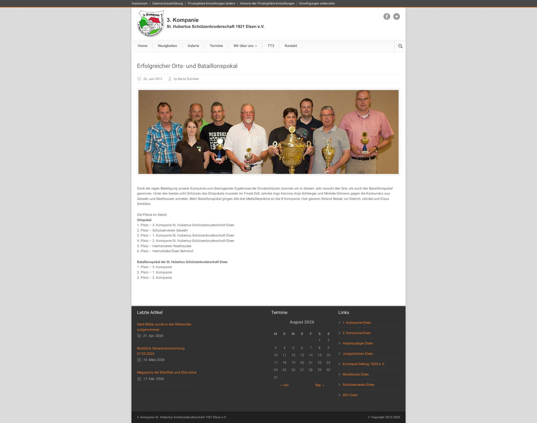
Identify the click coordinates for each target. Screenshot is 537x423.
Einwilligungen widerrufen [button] (317, 3)
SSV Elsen (350, 395)
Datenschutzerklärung (167, 3)
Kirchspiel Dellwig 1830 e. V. (364, 364)
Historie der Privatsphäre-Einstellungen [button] (267, 3)
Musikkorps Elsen (356, 374)
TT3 (271, 46)
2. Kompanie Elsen (357, 333)
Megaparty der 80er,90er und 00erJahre (166, 372)
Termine (216, 46)
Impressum (140, 3)
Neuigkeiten (167, 46)
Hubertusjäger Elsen (358, 343)
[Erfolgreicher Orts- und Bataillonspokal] (268, 132)
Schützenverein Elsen (359, 385)
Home (142, 46)
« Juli (285, 385)
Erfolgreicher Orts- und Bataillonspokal (187, 66)
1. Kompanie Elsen (357, 323)
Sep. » (319, 385)
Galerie (193, 46)
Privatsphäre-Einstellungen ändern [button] (211, 3)
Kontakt (291, 46)
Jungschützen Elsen (358, 354)
